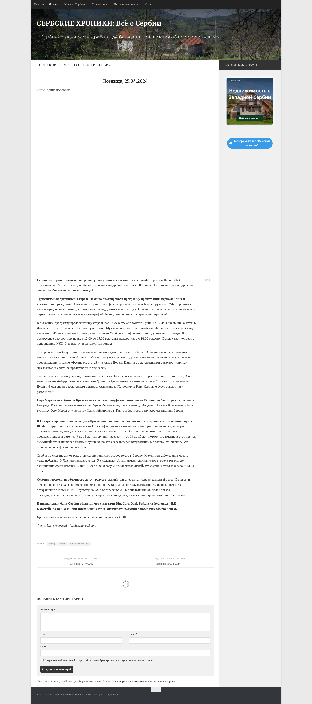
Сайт (43, 646)
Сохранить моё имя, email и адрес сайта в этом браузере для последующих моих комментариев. (100, 660)
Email (133, 634)
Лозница (51, 543)
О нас (148, 4)
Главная (39, 4)
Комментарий (49, 609)
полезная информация (80, 543)
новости (62, 543)
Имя (44, 634)
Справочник (99, 4)
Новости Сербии (94, 65)
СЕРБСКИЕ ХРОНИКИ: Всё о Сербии (99, 23)
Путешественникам (126, 4)
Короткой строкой (56, 65)
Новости (54, 4)
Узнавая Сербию (74, 4)
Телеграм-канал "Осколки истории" (251, 143)
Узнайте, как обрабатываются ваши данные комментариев (139, 681)
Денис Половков (58, 90)
